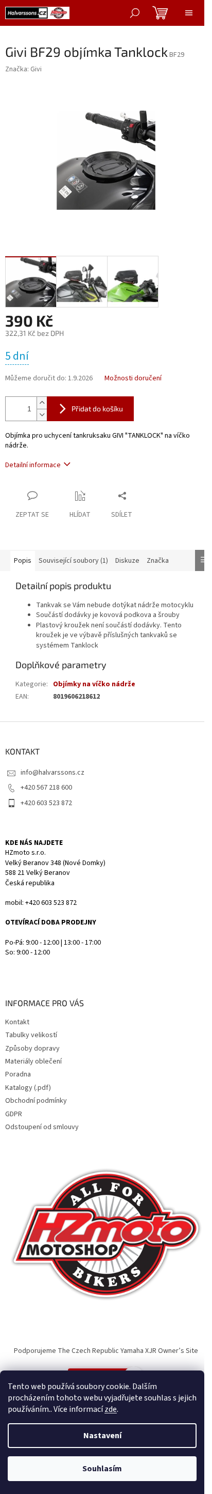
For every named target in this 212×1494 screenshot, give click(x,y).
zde (110, 1409)
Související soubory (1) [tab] (73, 561)
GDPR (13, 1114)
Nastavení (102, 1435)
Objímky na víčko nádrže (94, 684)
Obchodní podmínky (36, 1101)
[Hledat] (135, 13)
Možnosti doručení (133, 378)
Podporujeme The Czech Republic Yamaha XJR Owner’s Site (106, 1351)
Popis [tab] (22, 561)
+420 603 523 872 (46, 803)
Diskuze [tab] (127, 561)
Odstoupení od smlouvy (42, 1127)
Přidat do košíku (97, 408)
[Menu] (189, 13)
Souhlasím (102, 1468)
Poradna (18, 1074)
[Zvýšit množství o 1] (42, 403)
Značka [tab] (158, 561)
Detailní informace (33, 465)
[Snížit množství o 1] (42, 415)
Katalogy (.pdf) (28, 1088)
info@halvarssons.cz (52, 772)
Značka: (23, 69)
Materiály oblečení (33, 1061)
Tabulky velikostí (31, 1035)
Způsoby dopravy (32, 1048)
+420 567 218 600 (46, 787)
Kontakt (17, 1022)
